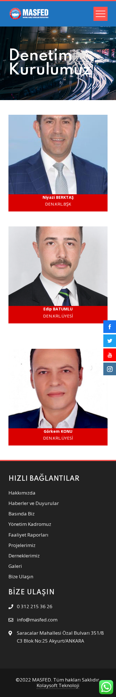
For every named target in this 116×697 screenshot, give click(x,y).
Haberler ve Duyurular (33, 503)
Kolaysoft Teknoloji (58, 685)
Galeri (15, 566)
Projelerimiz (21, 545)
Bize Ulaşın (20, 576)
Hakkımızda (21, 492)
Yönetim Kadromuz (29, 524)
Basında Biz (21, 513)
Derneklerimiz (24, 555)
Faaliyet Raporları (28, 534)
